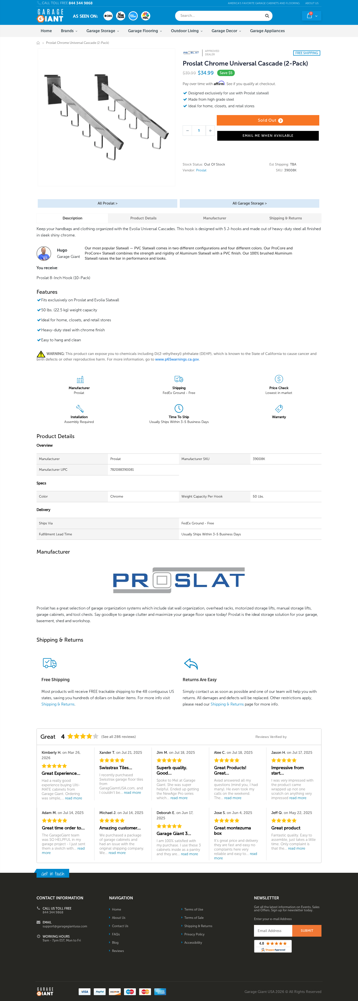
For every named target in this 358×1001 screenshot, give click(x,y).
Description (72, 218)
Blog (115, 942)
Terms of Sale (194, 918)
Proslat (201, 170)
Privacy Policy (194, 934)
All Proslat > (107, 203)
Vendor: (189, 170)
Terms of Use (193, 909)
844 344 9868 (81, 3)
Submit (307, 931)
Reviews (118, 951)
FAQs (116, 934)
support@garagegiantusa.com (65, 926)
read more (73, 798)
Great (48, 736)
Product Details (143, 218)
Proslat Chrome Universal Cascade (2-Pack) (245, 63)
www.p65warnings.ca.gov (177, 359)
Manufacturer (214, 218)
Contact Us (120, 926)
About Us (312, 3)
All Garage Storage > (250, 203)
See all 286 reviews (119, 737)
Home (38, 42)
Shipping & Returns (285, 218)
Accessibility (193, 942)
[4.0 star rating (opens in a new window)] (83, 736)
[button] (268, 135)
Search (267, 16)
